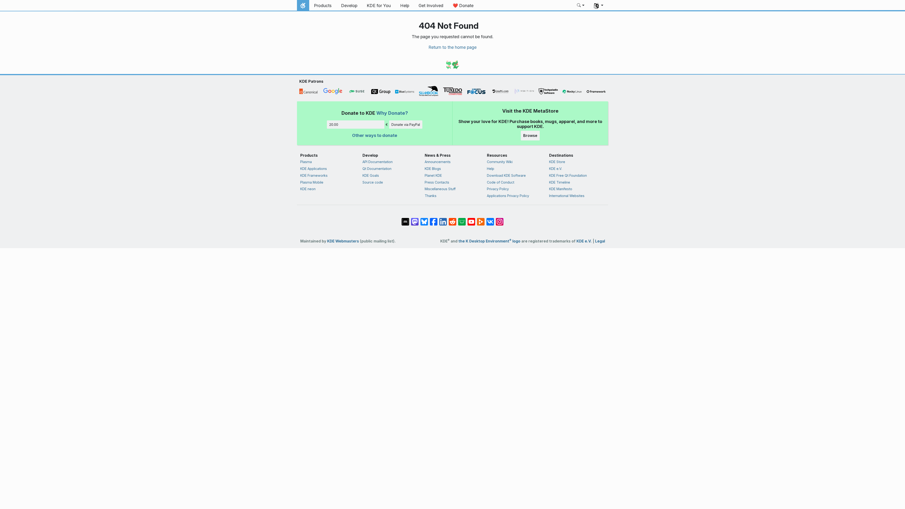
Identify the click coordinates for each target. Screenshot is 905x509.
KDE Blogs (433, 169)
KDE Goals (370, 175)
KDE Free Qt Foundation (568, 175)
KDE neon (308, 189)
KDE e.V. (555, 169)
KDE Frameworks (314, 175)
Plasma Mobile (311, 182)
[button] (580, 5)
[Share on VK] (490, 219)
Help (490, 169)
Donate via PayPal (405, 125)
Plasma (306, 162)
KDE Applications (313, 169)
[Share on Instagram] (499, 219)
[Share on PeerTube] (481, 219)
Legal (600, 241)
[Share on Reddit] (452, 219)
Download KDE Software (506, 175)
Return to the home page (452, 47)
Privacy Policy (498, 189)
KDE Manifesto (560, 189)
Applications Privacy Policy (508, 196)
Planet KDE (433, 175)
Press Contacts (437, 182)
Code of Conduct (500, 182)
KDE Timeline (559, 182)
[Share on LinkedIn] (443, 219)
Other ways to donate (374, 135)
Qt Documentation (376, 169)
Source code (372, 182)
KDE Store (557, 162)
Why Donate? (392, 113)
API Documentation (377, 162)
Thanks (430, 196)
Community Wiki (500, 162)
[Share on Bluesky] (424, 219)
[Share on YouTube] (471, 219)
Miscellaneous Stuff (440, 189)
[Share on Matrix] (405, 219)
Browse (530, 135)
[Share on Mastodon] (415, 219)
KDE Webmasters (343, 241)
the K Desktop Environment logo (489, 241)
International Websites (566, 196)
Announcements (438, 162)
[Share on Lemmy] (462, 219)
